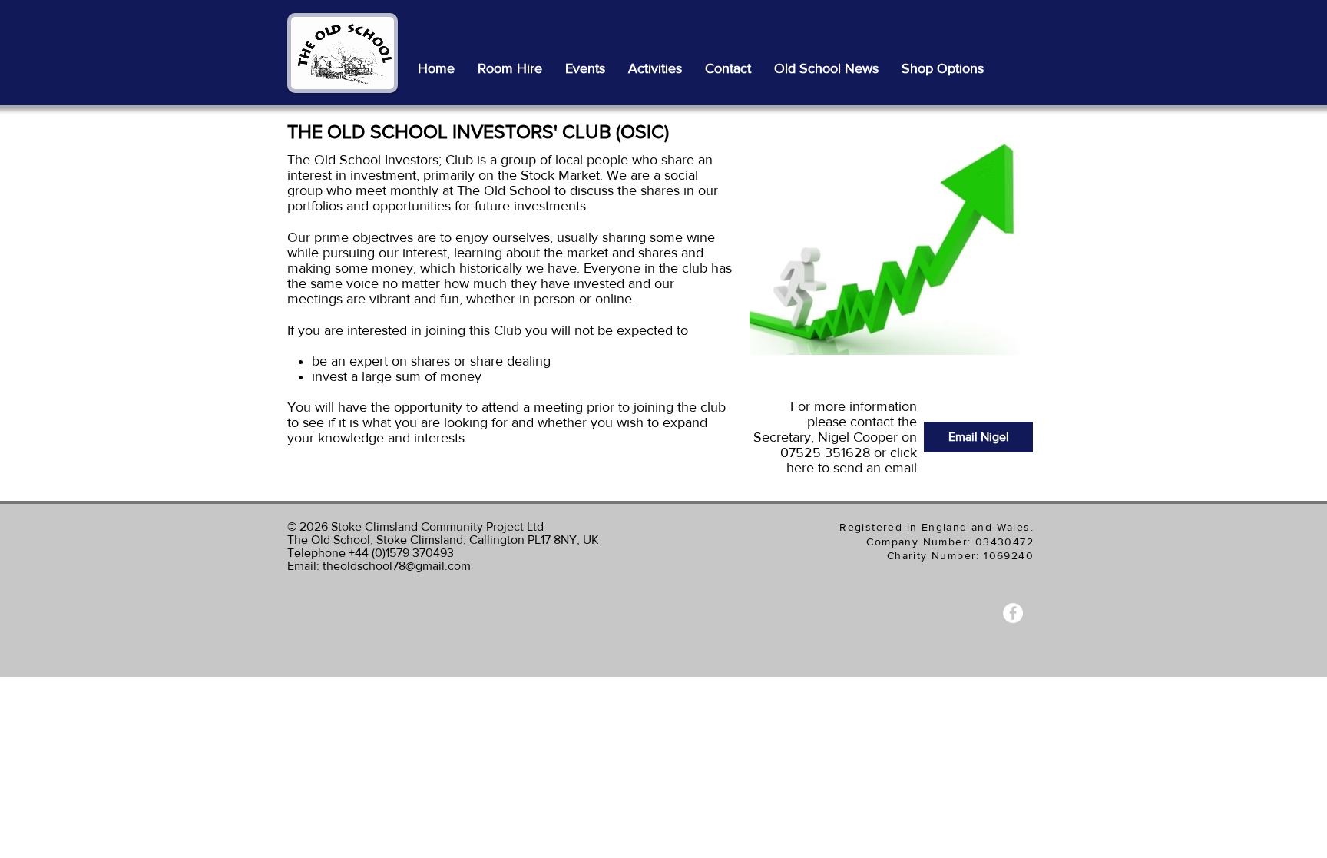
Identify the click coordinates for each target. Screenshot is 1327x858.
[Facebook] (1013, 613)
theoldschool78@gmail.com (395, 565)
